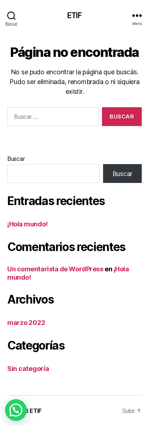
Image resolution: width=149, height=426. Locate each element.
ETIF (74, 15)
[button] (16, 410)
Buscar (16, 158)
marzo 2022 (26, 322)
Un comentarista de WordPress (55, 269)
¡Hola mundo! (27, 224)
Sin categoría (28, 368)
